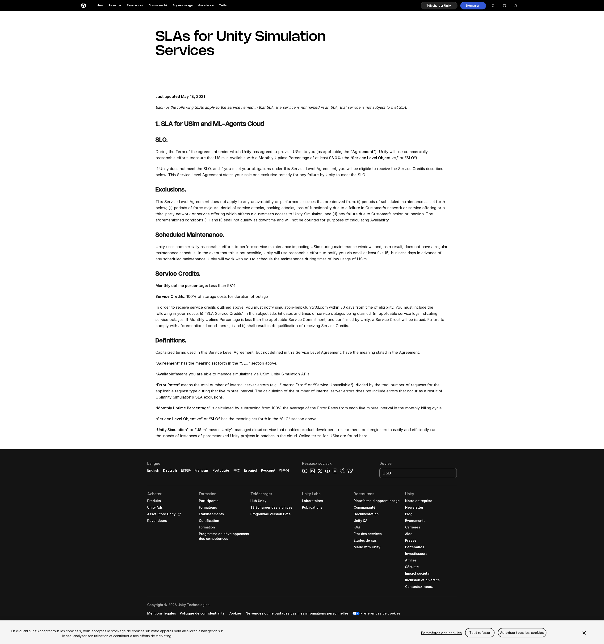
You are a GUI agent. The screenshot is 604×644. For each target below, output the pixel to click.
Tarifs (223, 5)
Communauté (158, 5)
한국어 (284, 470)
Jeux (100, 5)
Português (221, 470)
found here (357, 435)
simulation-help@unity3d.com (301, 307)
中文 (237, 470)
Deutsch (170, 470)
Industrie (115, 5)
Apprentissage (183, 5)
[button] (439, 5)
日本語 (186, 470)
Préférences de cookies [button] (381, 613)
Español (250, 470)
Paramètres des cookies (441, 633)
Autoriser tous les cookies (522, 633)
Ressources (135, 5)
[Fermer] (584, 633)
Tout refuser (479, 633)
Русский (268, 470)
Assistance (206, 5)
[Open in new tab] (178, 514)
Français (201, 470)
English (153, 470)
